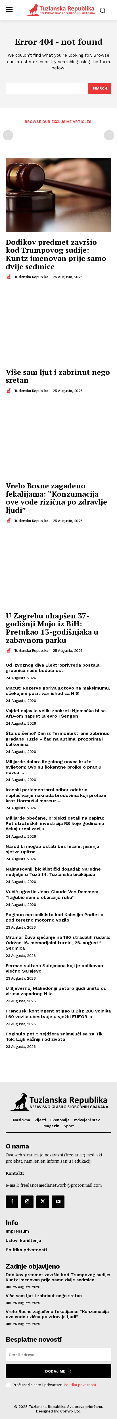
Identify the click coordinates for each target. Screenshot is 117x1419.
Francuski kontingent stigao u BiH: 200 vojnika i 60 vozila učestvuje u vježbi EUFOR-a (58, 1013)
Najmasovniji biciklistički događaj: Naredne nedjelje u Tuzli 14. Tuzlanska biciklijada (53, 871)
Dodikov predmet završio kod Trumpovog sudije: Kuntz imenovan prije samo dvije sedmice (56, 254)
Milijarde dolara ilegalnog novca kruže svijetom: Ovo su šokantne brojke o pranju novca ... (53, 767)
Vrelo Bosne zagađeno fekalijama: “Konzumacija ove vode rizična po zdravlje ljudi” (56, 498)
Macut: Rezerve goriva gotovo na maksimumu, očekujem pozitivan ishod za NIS (58, 690)
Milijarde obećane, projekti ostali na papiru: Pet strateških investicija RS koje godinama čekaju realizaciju (55, 823)
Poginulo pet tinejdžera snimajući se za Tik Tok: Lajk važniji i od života (54, 1036)
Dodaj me (55, 1371)
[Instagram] (27, 1201)
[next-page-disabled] (109, 135)
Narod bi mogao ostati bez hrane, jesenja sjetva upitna (52, 849)
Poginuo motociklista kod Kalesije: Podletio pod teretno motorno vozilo (54, 917)
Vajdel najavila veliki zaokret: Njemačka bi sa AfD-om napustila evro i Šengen (56, 713)
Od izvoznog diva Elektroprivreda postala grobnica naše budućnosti (52, 667)
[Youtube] (58, 1201)
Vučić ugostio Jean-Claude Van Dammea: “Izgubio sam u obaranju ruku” (52, 894)
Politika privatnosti (80, 1385)
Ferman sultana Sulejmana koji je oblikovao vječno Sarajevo (54, 968)
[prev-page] (8, 135)
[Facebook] (12, 1201)
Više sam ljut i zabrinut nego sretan (58, 376)
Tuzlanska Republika (31, 277)
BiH (8, 1287)
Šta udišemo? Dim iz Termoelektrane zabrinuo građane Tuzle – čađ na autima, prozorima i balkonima (58, 739)
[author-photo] (9, 277)
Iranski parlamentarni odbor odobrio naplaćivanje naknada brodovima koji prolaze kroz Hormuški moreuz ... (56, 795)
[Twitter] (42, 1201)
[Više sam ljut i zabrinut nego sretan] (58, 325)
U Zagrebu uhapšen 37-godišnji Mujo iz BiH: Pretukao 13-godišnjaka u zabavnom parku (52, 628)
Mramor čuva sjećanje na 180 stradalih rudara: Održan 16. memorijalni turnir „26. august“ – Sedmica (58, 943)
